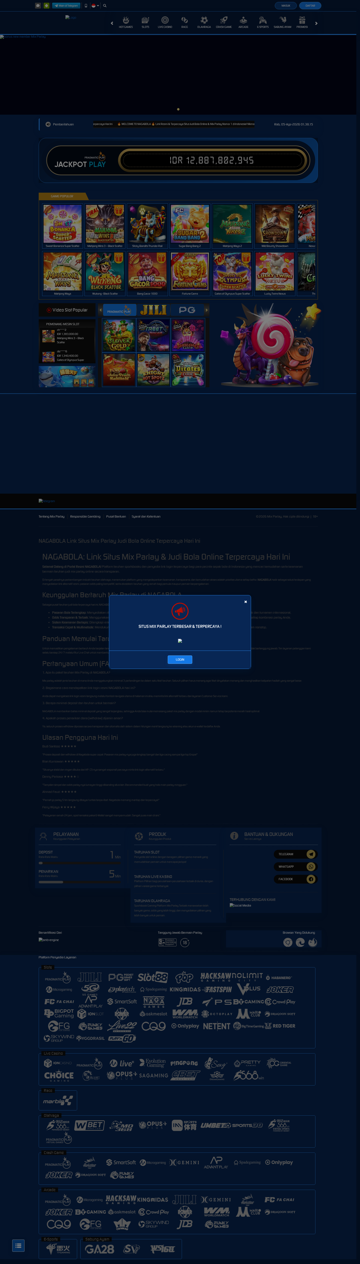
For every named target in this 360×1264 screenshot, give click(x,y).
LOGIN (180, 659)
